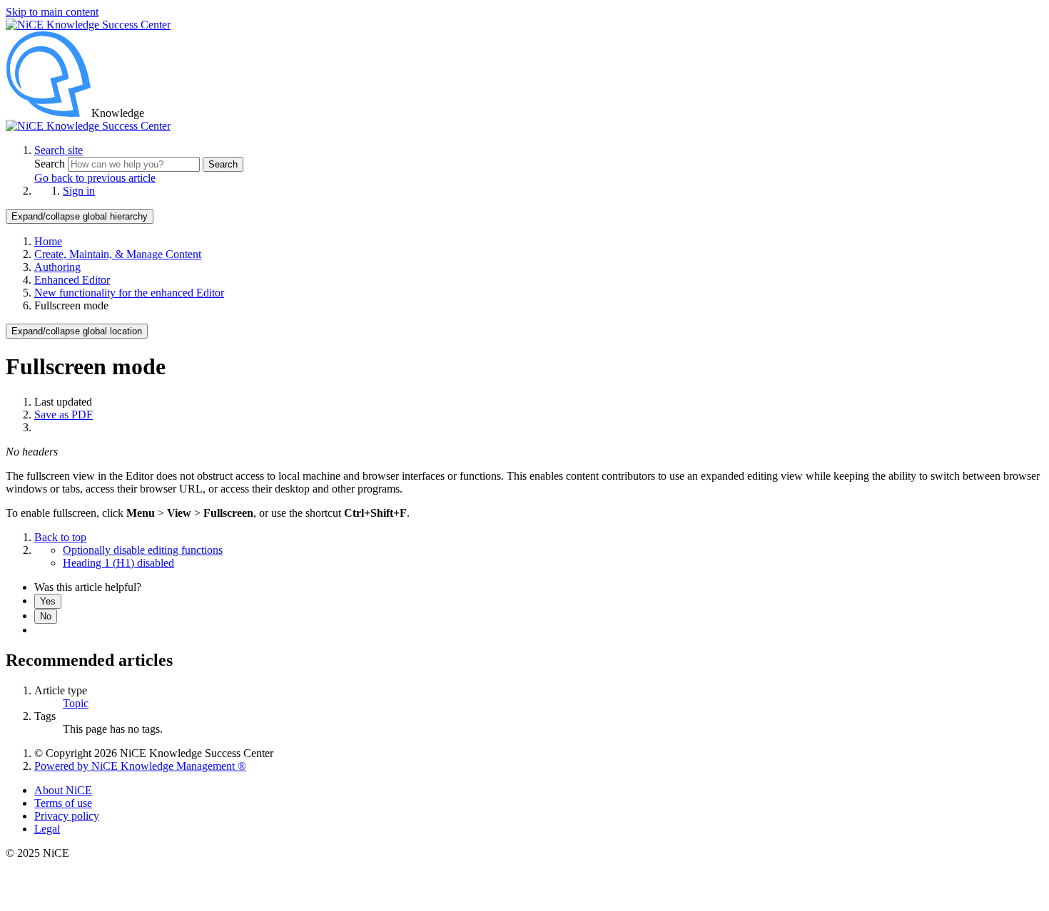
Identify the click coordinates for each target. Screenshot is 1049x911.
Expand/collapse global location (76, 331)
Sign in (79, 191)
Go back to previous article (95, 178)
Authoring (57, 267)
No (45, 616)
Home (48, 241)
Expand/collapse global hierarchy (79, 216)
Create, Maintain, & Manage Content (117, 254)
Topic (75, 703)
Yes (48, 601)
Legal (47, 829)
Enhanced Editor (72, 280)
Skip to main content (52, 12)
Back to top (60, 537)
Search (51, 164)
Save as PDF (63, 414)
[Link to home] (88, 126)
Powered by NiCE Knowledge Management (140, 766)
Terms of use (63, 803)
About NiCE (63, 790)
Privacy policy (66, 816)
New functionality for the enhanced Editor (129, 293)
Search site (58, 150)
